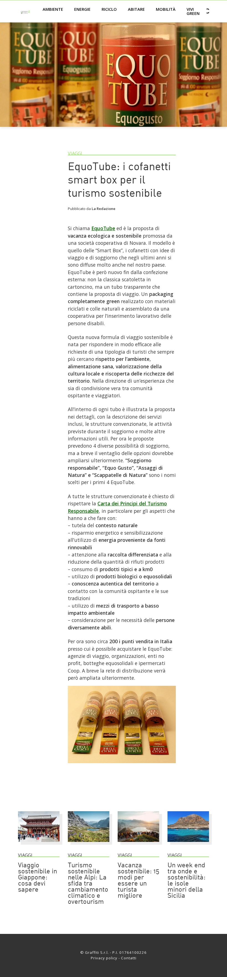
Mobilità (166, 9)
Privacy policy (104, 957)
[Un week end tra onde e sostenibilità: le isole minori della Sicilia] (188, 844)
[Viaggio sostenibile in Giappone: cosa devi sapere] (39, 844)
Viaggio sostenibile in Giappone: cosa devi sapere (37, 877)
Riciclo (109, 9)
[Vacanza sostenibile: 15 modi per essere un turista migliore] (138, 844)
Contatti (128, 957)
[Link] (122, 765)
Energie (82, 9)
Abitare (136, 9)
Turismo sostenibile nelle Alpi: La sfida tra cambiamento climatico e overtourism (88, 883)
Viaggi (75, 153)
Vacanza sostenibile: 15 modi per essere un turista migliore (138, 880)
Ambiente (53, 9)
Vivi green (193, 11)
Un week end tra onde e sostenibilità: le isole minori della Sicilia (186, 880)
